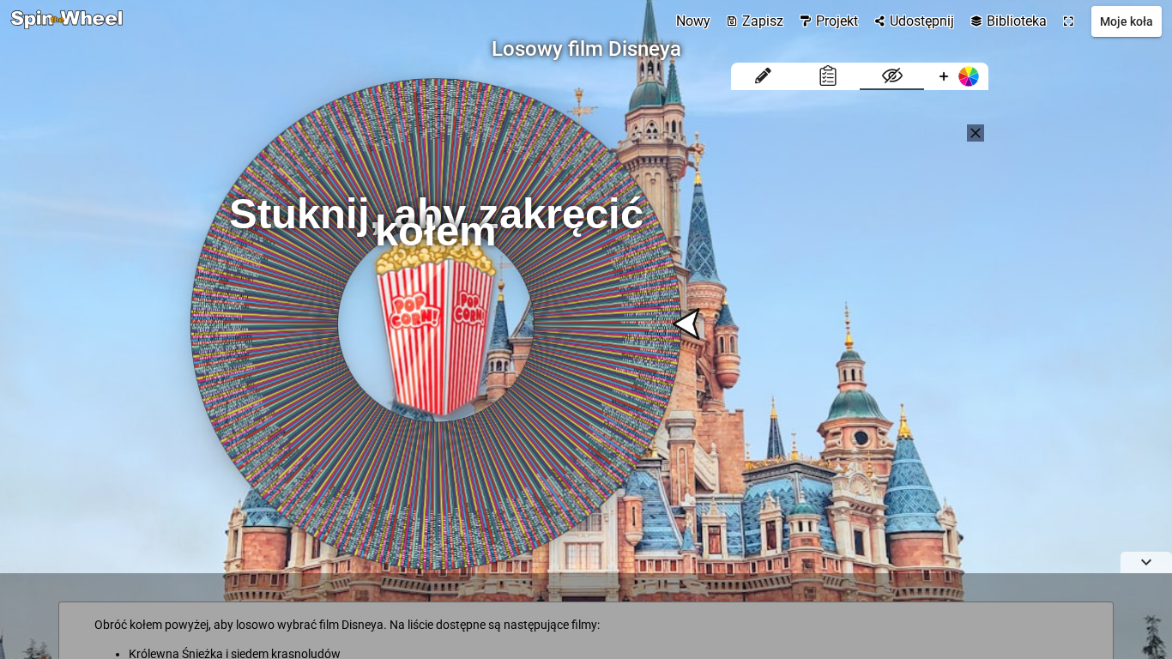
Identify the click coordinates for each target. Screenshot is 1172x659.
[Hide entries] (892, 76)
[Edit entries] (763, 76)
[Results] (827, 76)
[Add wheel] (956, 76)
